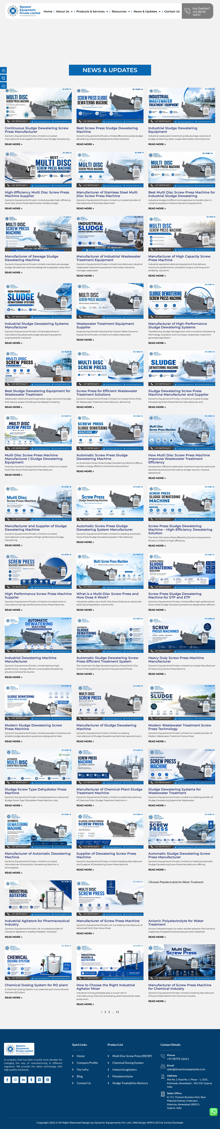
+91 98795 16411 (199, 13)
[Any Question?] (187, 11)
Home (48, 11)
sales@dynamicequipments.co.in (186, 1069)
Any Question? (201, 8)
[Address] (163, 1076)
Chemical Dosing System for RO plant (36, 985)
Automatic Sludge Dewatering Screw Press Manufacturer (179, 855)
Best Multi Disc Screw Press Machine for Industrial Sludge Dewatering (181, 194)
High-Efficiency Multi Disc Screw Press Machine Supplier (37, 194)
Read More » (13, 144)
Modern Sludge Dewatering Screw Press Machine (33, 727)
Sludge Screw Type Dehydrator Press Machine (35, 791)
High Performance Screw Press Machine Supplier (38, 595)
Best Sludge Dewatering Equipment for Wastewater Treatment (37, 392)
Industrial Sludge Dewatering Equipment (172, 130)
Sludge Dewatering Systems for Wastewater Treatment (174, 791)
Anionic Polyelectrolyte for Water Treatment (176, 922)
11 (117, 1012)
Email (170, 1065)
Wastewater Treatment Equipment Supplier (105, 325)
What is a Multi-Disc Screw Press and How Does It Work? (108, 595)
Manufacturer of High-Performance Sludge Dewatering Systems (177, 325)
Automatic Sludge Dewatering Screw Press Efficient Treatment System (107, 659)
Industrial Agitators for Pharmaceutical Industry (37, 922)
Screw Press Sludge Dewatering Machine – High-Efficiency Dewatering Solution (180, 529)
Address (172, 1075)
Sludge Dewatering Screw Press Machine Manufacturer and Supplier (178, 392)
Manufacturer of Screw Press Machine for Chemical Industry (179, 987)
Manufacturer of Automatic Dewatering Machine (38, 855)
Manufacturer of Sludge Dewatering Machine (106, 727)
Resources (119, 11)
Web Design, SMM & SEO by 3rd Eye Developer (158, 1122)
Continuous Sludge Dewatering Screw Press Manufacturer (36, 130)
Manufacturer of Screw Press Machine (108, 921)
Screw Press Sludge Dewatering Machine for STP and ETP (174, 595)
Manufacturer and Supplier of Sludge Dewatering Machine (36, 528)
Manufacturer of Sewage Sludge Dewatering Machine (31, 258)
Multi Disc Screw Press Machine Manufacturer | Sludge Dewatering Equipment (33, 458)
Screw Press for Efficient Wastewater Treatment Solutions (107, 392)
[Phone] (163, 1056)
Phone (171, 1055)
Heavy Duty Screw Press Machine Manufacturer (176, 659)
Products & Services (90, 11)
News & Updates (145, 11)
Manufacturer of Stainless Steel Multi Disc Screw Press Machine (107, 194)
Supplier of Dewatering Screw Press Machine (106, 855)
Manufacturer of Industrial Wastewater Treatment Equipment (109, 258)
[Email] (163, 1066)
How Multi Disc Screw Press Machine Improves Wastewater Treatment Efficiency (179, 458)
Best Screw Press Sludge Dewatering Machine (107, 130)
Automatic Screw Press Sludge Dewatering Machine (102, 457)
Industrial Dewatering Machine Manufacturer (30, 659)
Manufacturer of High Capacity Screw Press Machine (179, 258)
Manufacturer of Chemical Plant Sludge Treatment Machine (109, 791)
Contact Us (172, 11)
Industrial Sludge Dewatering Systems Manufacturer (37, 325)
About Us (62, 11)
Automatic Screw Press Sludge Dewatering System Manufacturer (105, 528)
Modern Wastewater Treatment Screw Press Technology (179, 727)
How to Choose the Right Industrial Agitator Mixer (106, 987)
